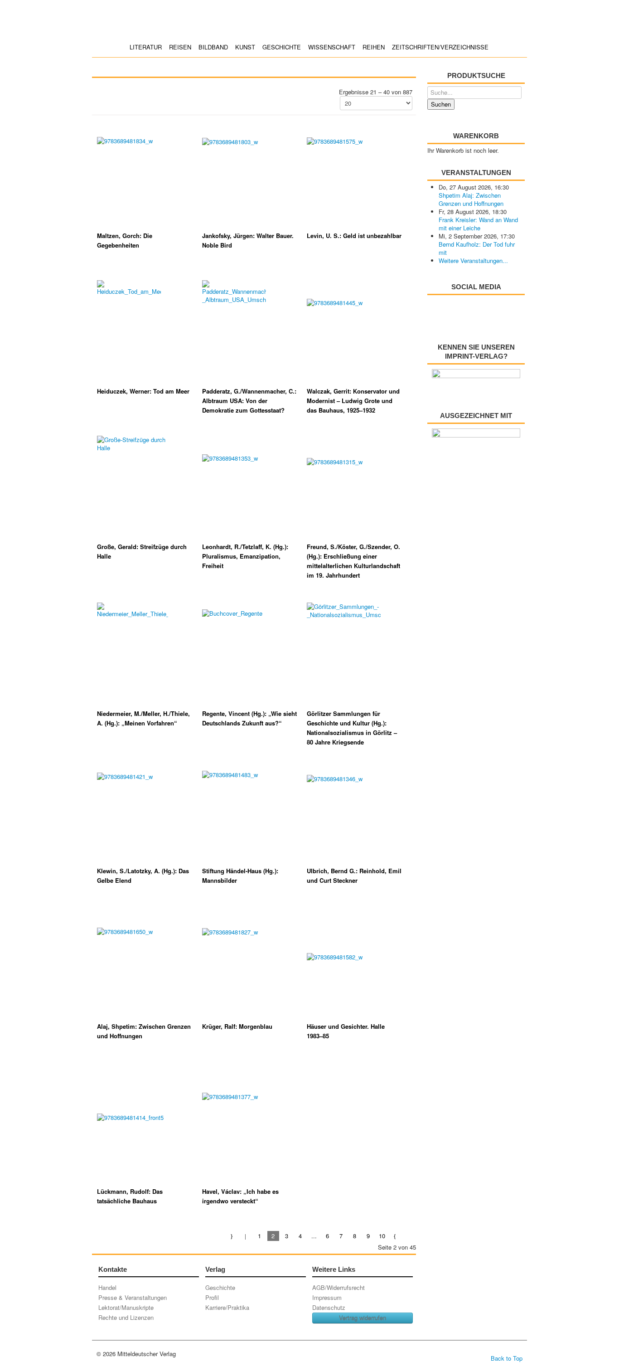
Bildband (213, 47)
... (314, 1235)
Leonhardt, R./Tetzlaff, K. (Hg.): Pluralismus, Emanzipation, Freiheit (245, 556)
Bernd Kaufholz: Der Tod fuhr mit (477, 248)
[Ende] (409, 1235)
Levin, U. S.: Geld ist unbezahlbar (354, 235)
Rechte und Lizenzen (126, 1317)
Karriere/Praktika (227, 1307)
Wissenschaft (331, 47)
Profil (212, 1297)
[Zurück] (246, 1235)
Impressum (327, 1297)
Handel (107, 1287)
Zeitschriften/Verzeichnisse (440, 47)
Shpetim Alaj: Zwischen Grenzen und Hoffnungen (471, 199)
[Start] (232, 1235)
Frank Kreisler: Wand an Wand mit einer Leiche (478, 223)
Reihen (374, 47)
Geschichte (281, 47)
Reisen (180, 47)
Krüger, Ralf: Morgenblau (237, 1026)
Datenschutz (328, 1307)
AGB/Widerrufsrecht (338, 1287)
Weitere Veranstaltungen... (473, 260)
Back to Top (506, 1358)
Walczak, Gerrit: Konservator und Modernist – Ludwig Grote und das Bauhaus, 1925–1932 (353, 400)
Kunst (245, 47)
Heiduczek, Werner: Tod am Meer (143, 391)
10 (382, 1235)
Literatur (146, 47)
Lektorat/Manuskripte (126, 1307)
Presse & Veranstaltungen (132, 1297)
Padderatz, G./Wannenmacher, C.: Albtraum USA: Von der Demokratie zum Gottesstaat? (249, 400)
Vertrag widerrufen (362, 1317)
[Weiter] (395, 1235)
